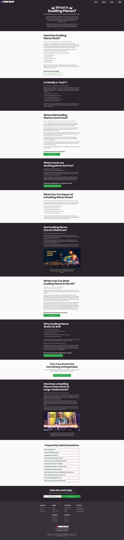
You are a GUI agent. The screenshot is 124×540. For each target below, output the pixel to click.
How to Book (54, 521)
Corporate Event (67, 507)
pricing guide (62, 349)
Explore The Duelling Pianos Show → (62, 375)
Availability (54, 517)
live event (69, 218)
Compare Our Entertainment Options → (53, 355)
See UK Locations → (52, 315)
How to (112, 2)
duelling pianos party (57, 218)
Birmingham (51, 305)
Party (65, 511)
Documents (66, 521)
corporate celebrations (48, 178)
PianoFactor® (66, 534)
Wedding (66, 509)
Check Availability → (52, 496)
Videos (53, 507)
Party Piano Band (60, 348)
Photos (53, 509)
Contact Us (42, 511)
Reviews (42, 509)
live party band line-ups (72, 348)
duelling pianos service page (66, 307)
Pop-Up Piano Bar (80, 511)
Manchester (46, 305)
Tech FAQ (66, 519)
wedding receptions (73, 177)
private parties (57, 178)
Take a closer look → (51, 154)
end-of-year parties (66, 178)
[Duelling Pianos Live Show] (62, 258)
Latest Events (55, 511)
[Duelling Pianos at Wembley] (62, 421)
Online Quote (55, 519)
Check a (95, 2)
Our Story (42, 507)
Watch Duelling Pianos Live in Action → (53, 73)
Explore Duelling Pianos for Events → (52, 186)
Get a (104, 2)
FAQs (65, 517)
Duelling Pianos (80, 507)
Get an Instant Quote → (71, 496)
